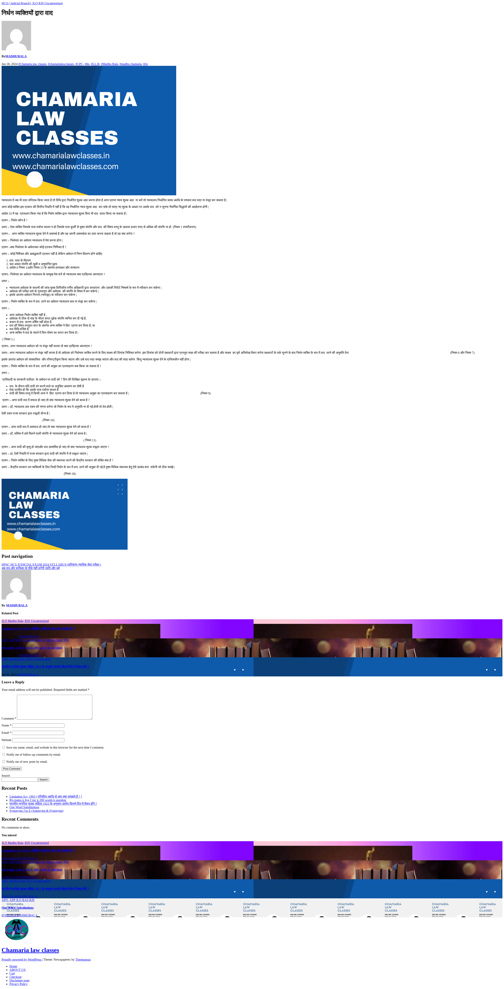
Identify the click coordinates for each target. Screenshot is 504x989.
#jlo (87, 64)
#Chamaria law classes (32, 64)
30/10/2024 (9, 858)
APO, (5, 640)
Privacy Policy (18, 984)
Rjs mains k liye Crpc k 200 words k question (32, 647)
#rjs (145, 64)
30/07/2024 (9, 896)
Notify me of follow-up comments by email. (33, 754)
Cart (12, 973)
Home (13, 966)
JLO (35, 3)
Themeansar (82, 959)
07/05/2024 (9, 915)
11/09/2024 (9, 877)
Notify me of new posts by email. (27, 761)
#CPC (79, 64)
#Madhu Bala (109, 64)
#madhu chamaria (131, 64)
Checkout (15, 977)
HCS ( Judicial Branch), (17, 3)
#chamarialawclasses (61, 64)
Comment (9, 718)
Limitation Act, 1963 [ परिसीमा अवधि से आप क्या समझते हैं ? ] (38, 628)
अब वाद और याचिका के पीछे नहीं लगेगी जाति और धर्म (31, 568)
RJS (41, 3)
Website (6, 740)
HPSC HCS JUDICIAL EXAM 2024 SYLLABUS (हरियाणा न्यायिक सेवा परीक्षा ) (51, 564)
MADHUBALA (16, 56)
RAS (25, 900)
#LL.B (95, 64)
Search (6, 775)
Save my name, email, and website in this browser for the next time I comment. (55, 747)
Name (6, 725)
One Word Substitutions (24, 807)
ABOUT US (17, 969)
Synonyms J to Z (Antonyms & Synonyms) (36, 810)
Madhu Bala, (16, 621)
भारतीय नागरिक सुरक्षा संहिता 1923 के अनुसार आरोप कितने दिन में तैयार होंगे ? (45, 666)
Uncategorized (53, 3)
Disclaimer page (19, 980)
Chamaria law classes (30, 950)
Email (6, 732)
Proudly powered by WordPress (22, 959)
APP (12, 640)
